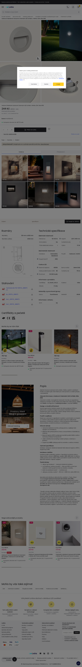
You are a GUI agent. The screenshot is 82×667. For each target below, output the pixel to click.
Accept (58, 84)
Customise (34, 84)
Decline (46, 84)
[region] (41, 78)
